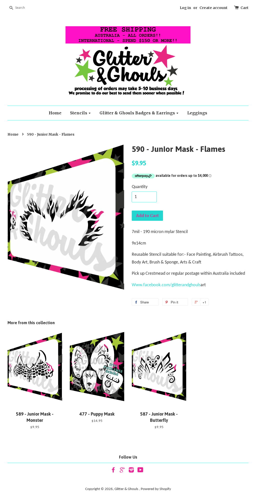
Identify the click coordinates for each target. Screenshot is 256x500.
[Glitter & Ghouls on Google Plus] (122, 471)
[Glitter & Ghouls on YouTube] (140, 471)
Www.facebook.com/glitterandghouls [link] (166, 285)
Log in (185, 7)
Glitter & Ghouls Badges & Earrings (138, 112)
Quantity (140, 187)
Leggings (197, 112)
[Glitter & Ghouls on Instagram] (131, 471)
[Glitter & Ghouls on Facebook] (113, 471)
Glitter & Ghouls (126, 489)
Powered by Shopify (156, 489)
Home (55, 112)
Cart (244, 7)
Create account (214, 7)
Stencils (79, 112)
